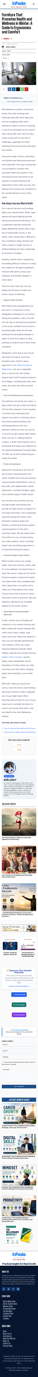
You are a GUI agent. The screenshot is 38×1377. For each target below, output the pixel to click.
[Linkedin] (14, 89)
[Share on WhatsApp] (36, 693)
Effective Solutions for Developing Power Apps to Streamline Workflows (28, 954)
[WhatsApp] (22, 89)
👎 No (19, 750)
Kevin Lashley (10, 47)
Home (3, 42)
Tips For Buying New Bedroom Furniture (19, 728)
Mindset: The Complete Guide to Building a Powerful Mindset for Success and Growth (17, 1188)
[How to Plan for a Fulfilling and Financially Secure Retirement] (19, 859)
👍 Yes (19, 745)
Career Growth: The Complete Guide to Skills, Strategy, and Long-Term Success (18, 1126)
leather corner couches (12, 657)
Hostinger (26, 1370)
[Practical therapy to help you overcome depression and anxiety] (19, 822)
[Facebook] (9, 89)
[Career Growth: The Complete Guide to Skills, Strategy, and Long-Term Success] (19, 1113)
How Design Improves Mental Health (20, 101)
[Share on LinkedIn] (36, 684)
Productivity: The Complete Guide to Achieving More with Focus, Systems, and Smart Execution (17, 1219)
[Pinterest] (26, 89)
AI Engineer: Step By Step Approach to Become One (10, 953)
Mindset (7, 39)
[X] (18, 89)
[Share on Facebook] (36, 680)
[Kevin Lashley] (3, 47)
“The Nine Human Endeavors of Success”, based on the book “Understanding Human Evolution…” (17, 914)
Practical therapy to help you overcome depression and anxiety (16, 838)
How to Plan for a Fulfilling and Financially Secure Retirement (17, 876)
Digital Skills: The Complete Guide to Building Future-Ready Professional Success (18, 1157)
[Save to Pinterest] (36, 697)
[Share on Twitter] (36, 688)
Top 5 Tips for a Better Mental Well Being (20, 732)
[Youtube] (18, 1289)
